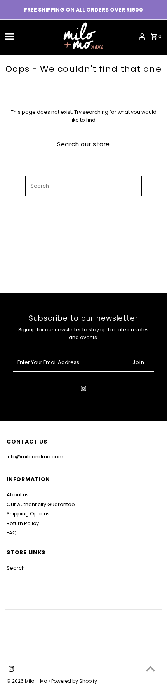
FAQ (12, 532)
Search (16, 568)
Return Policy (23, 523)
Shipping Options (28, 513)
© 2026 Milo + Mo (27, 681)
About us (18, 494)
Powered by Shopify (74, 681)
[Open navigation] (22, 36)
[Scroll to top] (150, 668)
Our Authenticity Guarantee (41, 504)
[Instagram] (83, 390)
